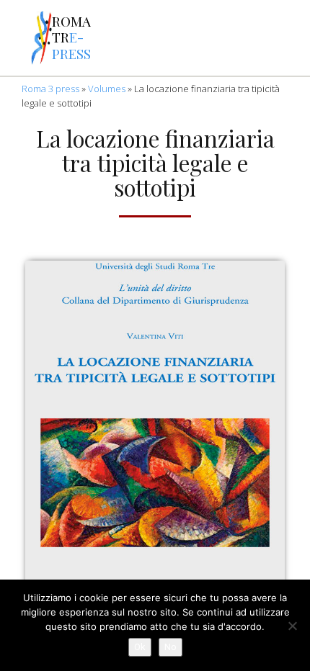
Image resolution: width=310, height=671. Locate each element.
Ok (140, 646)
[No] (292, 625)
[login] (291, 38)
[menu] (15, 38)
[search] (178, 38)
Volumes (106, 88)
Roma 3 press (50, 88)
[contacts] (141, 38)
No (170, 646)
